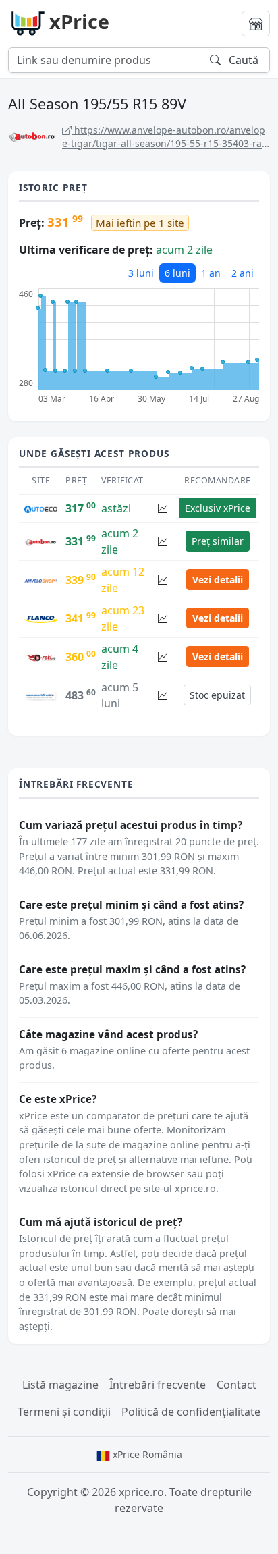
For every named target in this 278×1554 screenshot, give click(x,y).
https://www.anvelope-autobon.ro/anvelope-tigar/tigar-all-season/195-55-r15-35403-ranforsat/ (165, 137)
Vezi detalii (217, 579)
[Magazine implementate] (256, 23)
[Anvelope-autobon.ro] (40, 541)
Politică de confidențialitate (190, 1411)
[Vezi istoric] (162, 508)
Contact (236, 1384)
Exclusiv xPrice (217, 508)
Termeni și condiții (64, 1411)
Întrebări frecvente (157, 1384)
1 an (211, 273)
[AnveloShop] (40, 579)
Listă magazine (60, 1384)
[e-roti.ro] (40, 656)
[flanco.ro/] (40, 618)
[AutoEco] (40, 508)
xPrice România (146, 1454)
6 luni (177, 273)
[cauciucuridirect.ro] (40, 695)
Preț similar (218, 541)
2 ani (242, 273)
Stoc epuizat (217, 695)
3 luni (141, 273)
